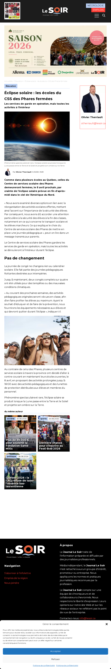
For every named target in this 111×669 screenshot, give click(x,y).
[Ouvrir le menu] (97, 15)
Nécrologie (95, 5)
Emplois (98, 10)
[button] (106, 624)
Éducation (18, 81)
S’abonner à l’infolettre (17, 573)
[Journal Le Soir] (55, 11)
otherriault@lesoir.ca (93, 123)
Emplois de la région (16, 578)
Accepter (55, 651)
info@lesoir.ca (87, 618)
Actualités (8, 81)
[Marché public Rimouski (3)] (55, 51)
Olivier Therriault (23, 172)
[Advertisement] (37, 511)
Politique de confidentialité (44, 665)
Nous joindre (11, 583)
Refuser (55, 659)
